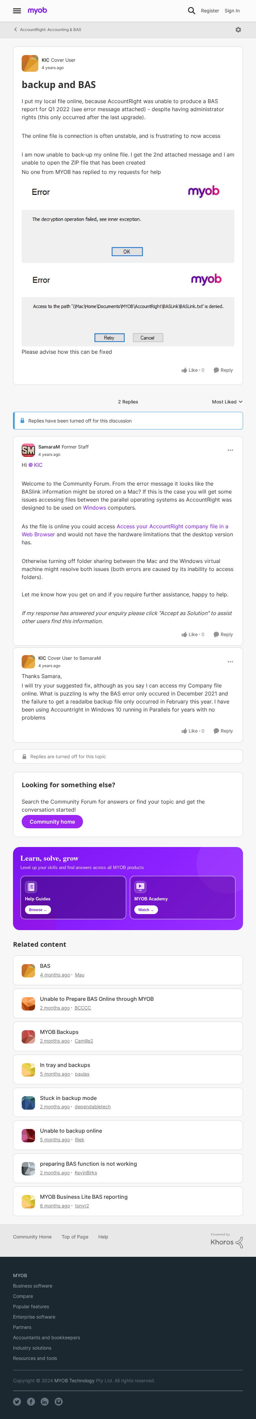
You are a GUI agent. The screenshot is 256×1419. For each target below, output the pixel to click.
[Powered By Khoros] (227, 1240)
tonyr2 (82, 1205)
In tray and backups (65, 1065)
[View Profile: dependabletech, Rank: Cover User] (28, 1103)
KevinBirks (86, 1172)
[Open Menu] (238, 29)
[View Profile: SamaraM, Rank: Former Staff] (28, 450)
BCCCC (83, 1008)
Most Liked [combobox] (227, 402)
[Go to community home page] (37, 10)
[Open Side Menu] (17, 11)
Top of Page (75, 1236)
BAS (45, 965)
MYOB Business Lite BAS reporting (84, 1196)
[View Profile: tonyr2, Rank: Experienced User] (28, 1201)
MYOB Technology (74, 1380)
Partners (22, 1327)
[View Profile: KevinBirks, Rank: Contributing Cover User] (28, 1168)
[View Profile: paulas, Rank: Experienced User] (28, 1070)
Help (103, 1236)
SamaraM (49, 447)
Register (210, 10)
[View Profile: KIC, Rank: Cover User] (30, 63)
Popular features (31, 1306)
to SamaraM (87, 658)
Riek (79, 1139)
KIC (45, 60)
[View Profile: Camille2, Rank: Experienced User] (28, 1037)
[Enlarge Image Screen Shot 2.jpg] (128, 220)
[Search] (192, 11)
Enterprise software (34, 1317)
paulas (82, 1074)
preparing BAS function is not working (88, 1163)
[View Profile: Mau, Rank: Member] (28, 970)
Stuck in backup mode (68, 1098)
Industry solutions (32, 1348)
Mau (79, 974)
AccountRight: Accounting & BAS (50, 29)
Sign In (232, 10)
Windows (94, 507)
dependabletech (93, 1106)
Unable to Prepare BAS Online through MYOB (97, 999)
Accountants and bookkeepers (46, 1337)
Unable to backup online (71, 1130)
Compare (23, 1296)
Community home (52, 821)
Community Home (32, 1236)
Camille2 (84, 1041)
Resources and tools (35, 1358)
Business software (32, 1286)
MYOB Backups (59, 1032)
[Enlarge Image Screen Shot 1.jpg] (128, 304)
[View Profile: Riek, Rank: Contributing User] (28, 1135)
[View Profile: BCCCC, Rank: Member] (28, 1004)
